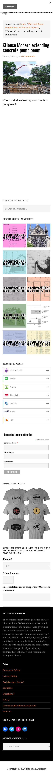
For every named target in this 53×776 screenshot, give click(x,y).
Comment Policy (11, 670)
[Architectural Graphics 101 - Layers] (38, 343)
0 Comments (28, 56)
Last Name (8, 461)
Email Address (11, 443)
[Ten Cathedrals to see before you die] (38, 237)
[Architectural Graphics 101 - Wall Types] (14, 343)
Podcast (7, 711)
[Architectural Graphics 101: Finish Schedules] (14, 290)
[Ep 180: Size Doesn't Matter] (38, 263)
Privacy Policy (10, 676)
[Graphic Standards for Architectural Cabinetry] (38, 317)
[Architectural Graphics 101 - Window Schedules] (14, 263)
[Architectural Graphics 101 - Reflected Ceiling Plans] (38, 290)
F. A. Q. (6, 699)
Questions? (8, 693)
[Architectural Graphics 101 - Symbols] (14, 237)
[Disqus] (26, 156)
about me (8, 687)
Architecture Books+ (13, 682)
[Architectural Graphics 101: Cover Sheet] (14, 317)
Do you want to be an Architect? (19, 705)
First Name (9, 452)
